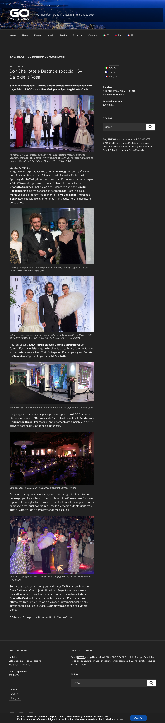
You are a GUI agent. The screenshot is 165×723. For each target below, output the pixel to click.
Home (13, 35)
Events (37, 35)
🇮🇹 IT (106, 35)
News (25, 35)
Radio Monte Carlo (60, 617)
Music (51, 35)
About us (77, 35)
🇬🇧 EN (118, 35)
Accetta (138, 717)
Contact (92, 35)
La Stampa (40, 617)
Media (63, 35)
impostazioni (117, 719)
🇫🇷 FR (130, 35)
